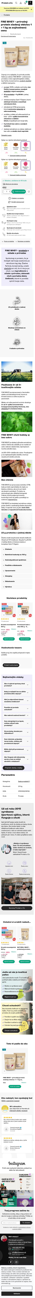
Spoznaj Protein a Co (17, 908)
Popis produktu (9, 241)
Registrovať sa (10, 997)
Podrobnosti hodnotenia (8, 36)
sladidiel (7, 91)
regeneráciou (12, 499)
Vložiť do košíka (20, 191)
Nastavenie (17, 1288)
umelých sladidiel (25, 81)
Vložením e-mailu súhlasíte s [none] (17, 1228)
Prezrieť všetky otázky (13, 768)
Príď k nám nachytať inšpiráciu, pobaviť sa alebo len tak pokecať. (17, 1169)
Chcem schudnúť (11, 1030)
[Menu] (30, 3)
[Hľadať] (16, 3)
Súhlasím (17, 1293)
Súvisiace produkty (24, 241)
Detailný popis (6, 135)
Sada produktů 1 (24, 781)
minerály (20, 109)
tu (9, 1283)
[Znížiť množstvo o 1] (4, 192)
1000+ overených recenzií (10, 1101)
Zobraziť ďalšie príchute (18, 155)
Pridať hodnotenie (11, 665)
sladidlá (7, 268)
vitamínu (4, 409)
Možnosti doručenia (12, 184)
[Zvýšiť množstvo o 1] (9, 192)
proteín (6, 87)
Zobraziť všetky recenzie (18, 1111)
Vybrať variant (8, 639)
